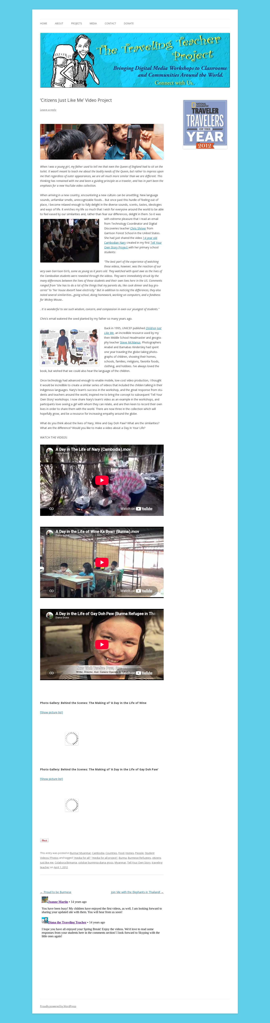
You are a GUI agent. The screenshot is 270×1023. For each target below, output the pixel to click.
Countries (111, 853)
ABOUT (59, 23)
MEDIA (93, 23)
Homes (130, 853)
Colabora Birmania (66, 862)
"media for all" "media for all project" (95, 857)
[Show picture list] (51, 712)
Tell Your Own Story (139, 862)
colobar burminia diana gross (95, 862)
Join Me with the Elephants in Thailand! (137, 892)
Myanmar (120, 862)
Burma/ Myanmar (80, 853)
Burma (123, 857)
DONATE (129, 23)
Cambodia (98, 853)
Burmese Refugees (139, 857)
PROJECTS (76, 23)
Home (43, 23)
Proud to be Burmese (55, 892)
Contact (110, 23)
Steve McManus (130, 342)
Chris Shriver (138, 228)
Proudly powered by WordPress (58, 1006)
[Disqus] (102, 944)
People (139, 853)
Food (121, 853)
